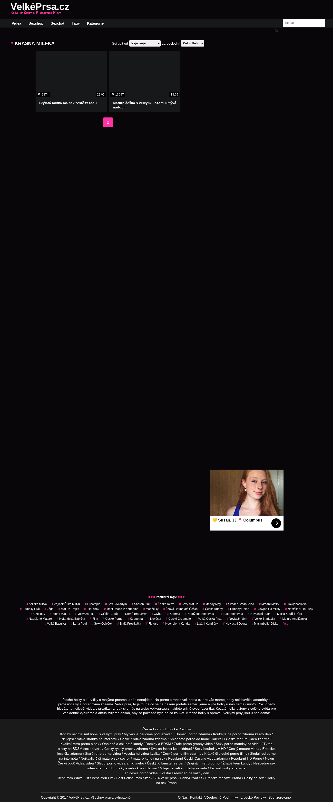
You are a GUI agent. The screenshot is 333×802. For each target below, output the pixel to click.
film (94, 618)
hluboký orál (30, 609)
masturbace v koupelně (121, 609)
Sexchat (57, 23)
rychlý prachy (125, 749)
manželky (150, 609)
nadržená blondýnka (200, 614)
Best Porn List (102, 778)
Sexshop (36, 23)
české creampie (178, 618)
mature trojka (69, 609)
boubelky (210, 749)
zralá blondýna (231, 614)
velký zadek (84, 614)
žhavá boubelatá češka (180, 609)
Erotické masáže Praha (223, 778)
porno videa (116, 763)
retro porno (81, 744)
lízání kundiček (206, 623)
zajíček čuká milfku (66, 604)
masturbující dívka (265, 623)
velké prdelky (185, 768)
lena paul (79, 623)
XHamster (165, 763)
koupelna (135, 618)
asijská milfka (37, 604)
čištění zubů (108, 614)
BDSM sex (81, 749)
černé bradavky (135, 614)
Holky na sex (254, 778)
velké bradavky (263, 618)
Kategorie (95, 23)
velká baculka (55, 623)
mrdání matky (269, 604)
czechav (38, 614)
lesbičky (63, 753)
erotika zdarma (142, 739)
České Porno (113, 618)
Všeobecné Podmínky (221, 797)
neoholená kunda (176, 623)
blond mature (60, 614)
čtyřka (156, 614)
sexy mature (188, 604)
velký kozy (136, 768)
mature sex (110, 758)
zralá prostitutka (129, 623)
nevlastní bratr (259, 614)
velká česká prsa (209, 618)
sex (272, 763)
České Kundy (213, 609)
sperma (173, 614)
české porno (138, 773)
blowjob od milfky (267, 609)
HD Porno (254, 758)
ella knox (91, 609)
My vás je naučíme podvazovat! (148, 734)
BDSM (166, 744)
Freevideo (179, 773)
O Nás (183, 797)
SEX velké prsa (165, 778)
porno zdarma (243, 734)
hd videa (142, 753)
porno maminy (235, 744)
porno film (181, 753)
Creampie (92, 604)
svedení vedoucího (240, 604)
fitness (152, 623)
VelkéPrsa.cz (39, 9)
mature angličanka (293, 618)
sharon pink (141, 604)
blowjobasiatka (295, 604)
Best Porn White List (73, 778)
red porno (268, 753)
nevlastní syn (236, 618)
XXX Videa (76, 763)
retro (206, 763)
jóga (49, 609)
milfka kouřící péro (288, 614)
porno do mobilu (198, 739)
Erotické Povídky (178, 729)
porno (192, 734)
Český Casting (195, 758)
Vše (285, 623)
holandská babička (71, 618)
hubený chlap (238, 609)
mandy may (212, 604)
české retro (164, 604)
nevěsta (154, 618)
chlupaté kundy (131, 744)
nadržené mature (39, 618)
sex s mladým (116, 604)
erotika (80, 739)
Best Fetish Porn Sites (133, 778)
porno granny (193, 744)
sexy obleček (102, 623)
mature (242, 739)
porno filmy (238, 753)
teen (236, 763)
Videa (16, 23)
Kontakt (196, 797)
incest (167, 749)
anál (235, 768)
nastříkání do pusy (299, 609)
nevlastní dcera (235, 623)
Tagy (76, 23)
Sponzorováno (279, 797)
